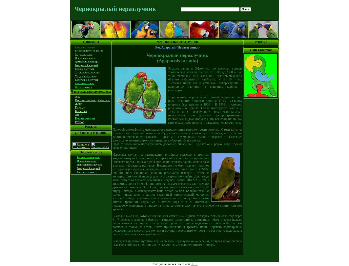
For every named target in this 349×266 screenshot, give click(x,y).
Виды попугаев (83, 54)
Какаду (80, 107)
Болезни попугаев (87, 171)
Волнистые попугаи (88, 157)
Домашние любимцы (87, 61)
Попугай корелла (86, 161)
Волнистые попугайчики (92, 100)
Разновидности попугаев (89, 50)
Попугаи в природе (86, 57)
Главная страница (85, 47)
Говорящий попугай (86, 65)
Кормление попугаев (86, 79)
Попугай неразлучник (89, 164)
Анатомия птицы (84, 83)
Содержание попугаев (87, 72)
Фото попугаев (83, 87)
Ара (77, 96)
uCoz (194, 264)
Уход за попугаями (85, 76)
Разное (79, 122)
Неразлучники (85, 118)
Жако (78, 104)
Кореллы (81, 111)
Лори (78, 114)
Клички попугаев (84, 68)
